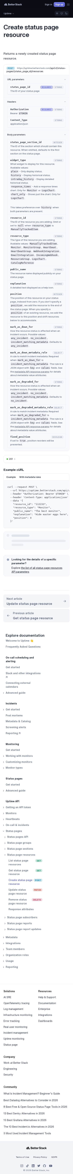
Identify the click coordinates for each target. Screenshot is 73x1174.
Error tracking (11, 1021)
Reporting (11, 967)
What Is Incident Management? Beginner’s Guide (32, 1093)
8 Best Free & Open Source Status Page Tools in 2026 (35, 1107)
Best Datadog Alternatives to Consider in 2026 (31, 1100)
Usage (9, 961)
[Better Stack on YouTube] (51, 1165)
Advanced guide (15, 693)
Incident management (16, 1033)
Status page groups (18, 843)
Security (8, 1074)
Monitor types (14, 767)
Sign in (48, 4)
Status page (11, 1044)
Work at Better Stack (16, 1063)
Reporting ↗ (13, 733)
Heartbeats (12, 819)
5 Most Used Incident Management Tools (27, 1133)
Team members (15, 949)
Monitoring (12, 744)
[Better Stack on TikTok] (27, 1165)
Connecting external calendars (18, 685)
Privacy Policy (40, 1157)
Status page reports (19, 923)
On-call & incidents (17, 825)
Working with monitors (19, 756)
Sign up (59, 4)
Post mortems (14, 715)
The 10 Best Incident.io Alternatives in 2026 (29, 1126)
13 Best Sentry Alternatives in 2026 (24, 1113)
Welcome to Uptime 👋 (19, 641)
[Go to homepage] (13, 4)
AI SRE (7, 997)
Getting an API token (18, 807)
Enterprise (44, 1009)
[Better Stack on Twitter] (38, 1165)
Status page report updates (23, 929)
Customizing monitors (18, 762)
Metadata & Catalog (18, 721)
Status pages (14, 778)
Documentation (47, 1003)
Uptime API (12, 801)
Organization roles (17, 955)
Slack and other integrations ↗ (23, 675)
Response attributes (21, 909)
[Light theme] (57, 13)
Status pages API (17, 837)
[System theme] (62, 13)
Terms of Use (22, 1157)
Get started (13, 667)
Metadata (11, 937)
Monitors (10, 813)
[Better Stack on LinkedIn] (33, 1165)
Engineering (10, 1069)
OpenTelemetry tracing (16, 1003)
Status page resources (20, 855)
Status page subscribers (21, 917)
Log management (13, 1009)
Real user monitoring (15, 1027)
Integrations (13, 943)
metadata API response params (32, 371)
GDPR (54, 1157)
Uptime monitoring (14, 1039)
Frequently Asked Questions (23, 646)
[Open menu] (68, 4)
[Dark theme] (66, 13)
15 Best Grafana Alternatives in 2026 (25, 1120)
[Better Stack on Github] (44, 1165)
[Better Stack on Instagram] (21, 1165)
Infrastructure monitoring (18, 1015)
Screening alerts (16, 727)
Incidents (11, 703)
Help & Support (47, 997)
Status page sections (19, 849)
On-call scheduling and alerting (20, 659)
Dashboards (45, 1021)
